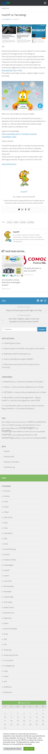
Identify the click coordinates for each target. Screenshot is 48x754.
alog (7, 422)
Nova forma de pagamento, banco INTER (25, 400)
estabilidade (18, 425)
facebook (32, 425)
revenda (6, 434)
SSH (5, 645)
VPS (5, 682)
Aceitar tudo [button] (29, 749)
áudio (44, 438)
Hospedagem (9, 565)
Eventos (7, 554)
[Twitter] (19, 209)
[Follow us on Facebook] (38, 300)
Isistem (6, 576)
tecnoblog (30, 222)
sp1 (32, 435)
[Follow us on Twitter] (41, 300)
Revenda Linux (9, 613)
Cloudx (6, 507)
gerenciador (5, 428)
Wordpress (8, 692)
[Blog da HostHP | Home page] (7, 3)
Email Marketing (10, 549)
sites (29, 435)
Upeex (6, 676)
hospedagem (27, 427)
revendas (23, 222)
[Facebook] (26, 209)
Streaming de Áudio (11, 655)
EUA (14, 70)
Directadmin (8, 533)
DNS (5, 539)
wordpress (37, 438)
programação (8, 597)
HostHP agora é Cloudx (12, 343)
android (11, 422)
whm (31, 438)
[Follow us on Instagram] (45, 300)
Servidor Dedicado (10, 629)
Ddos (6, 523)
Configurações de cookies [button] (12, 749)
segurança (20, 435)
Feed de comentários (11, 462)
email (7, 425)
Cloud (6, 501)
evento (26, 425)
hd (18, 428)
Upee (6, 671)
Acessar (7, 451)
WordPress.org (9, 467)
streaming (7, 437)
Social (6, 634)
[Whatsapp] (22, 209)
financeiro (38, 425)
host (36, 428)
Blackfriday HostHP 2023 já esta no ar (17, 354)
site (25, 435)
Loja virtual (8, 581)
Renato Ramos (9, 382)
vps (28, 438)
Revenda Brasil (7, 70)
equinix (12, 425)
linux (28, 431)
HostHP (8, 19)
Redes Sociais (9, 607)
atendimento (22, 422)
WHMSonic (8, 687)
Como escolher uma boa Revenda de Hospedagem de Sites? (11, 282)
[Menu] (45, 3)
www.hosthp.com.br (9, 164)
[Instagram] (29, 209)
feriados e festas (10, 560)
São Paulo (16, 438)
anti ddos (16, 422)
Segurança (7, 618)
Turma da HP (8, 660)
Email (6, 544)
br (27, 422)
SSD (20, 70)
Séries (6, 623)
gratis (15, 428)
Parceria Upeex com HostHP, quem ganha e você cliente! (24, 349)
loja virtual (32, 431)
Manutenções (9, 586)
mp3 (37, 431)
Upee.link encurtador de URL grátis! (30, 382)
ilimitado (14, 431)
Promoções (8, 602)
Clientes (7, 496)
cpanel (40, 422)
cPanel (6, 512)
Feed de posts (9, 457)
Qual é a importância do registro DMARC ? (19, 359)
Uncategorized (9, 666)
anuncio (9, 222)
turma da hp (23, 438)
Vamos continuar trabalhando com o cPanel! (28, 387)
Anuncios (5, 8)
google (12, 428)
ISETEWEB (8, 392)
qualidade (41, 432)
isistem (19, 431)
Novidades (8, 592)
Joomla (24, 431)
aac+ (3, 422)
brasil (30, 422)
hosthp (16, 222)
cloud (35, 422)
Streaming (7, 650)
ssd (35, 434)
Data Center (8, 517)
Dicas (6, 528)
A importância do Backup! (25, 409)
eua (23, 425)
